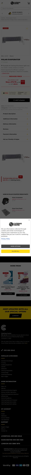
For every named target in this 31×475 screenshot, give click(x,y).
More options (15, 246)
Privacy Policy (5, 239)
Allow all (15, 251)
